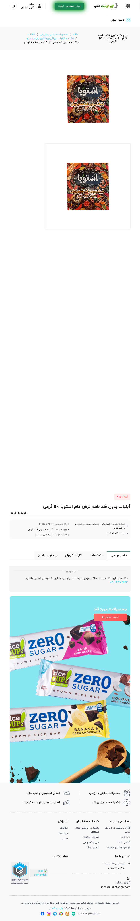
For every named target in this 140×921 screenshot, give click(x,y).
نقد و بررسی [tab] (119, 555)
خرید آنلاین (112, 617)
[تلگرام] (55, 914)
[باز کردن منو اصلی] (127, 6)
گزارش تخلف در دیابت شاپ (117, 830)
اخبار (65, 838)
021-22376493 (119, 582)
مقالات (64, 828)
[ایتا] (67, 914)
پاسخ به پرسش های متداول (87, 830)
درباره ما (125, 837)
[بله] (73, 914)
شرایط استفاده (90, 837)
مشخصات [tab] (96, 555)
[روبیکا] (61, 914)
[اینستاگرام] (48, 914)
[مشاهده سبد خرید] (13, 6)
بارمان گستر (56, 908)
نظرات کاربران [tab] (73, 555)
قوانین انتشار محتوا (118, 848)
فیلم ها (63, 833)
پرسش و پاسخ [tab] (47, 555)
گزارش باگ (93, 848)
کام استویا (113, 533)
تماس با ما (124, 842)
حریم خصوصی (91, 842)
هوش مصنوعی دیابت (69, 6)
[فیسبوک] (42, 914)
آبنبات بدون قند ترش (40, 529)
